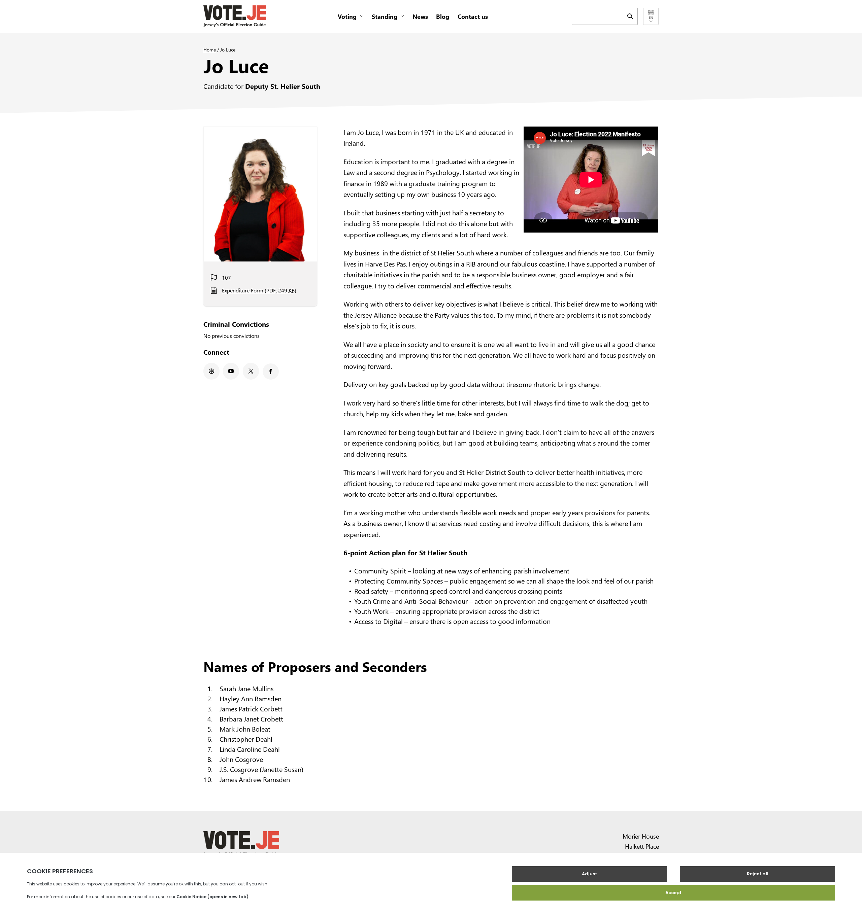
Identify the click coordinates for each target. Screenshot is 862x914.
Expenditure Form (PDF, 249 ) (259, 290)
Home (209, 49)
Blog (442, 16)
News (420, 16)
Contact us (473, 16)
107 (226, 277)
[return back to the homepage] (234, 16)
